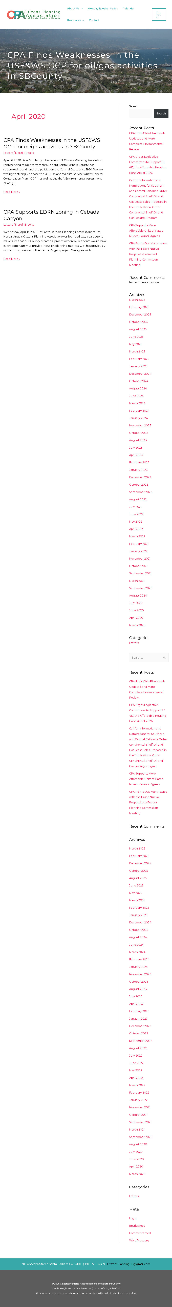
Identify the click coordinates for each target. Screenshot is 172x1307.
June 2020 (136, 610)
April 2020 (136, 617)
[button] (159, 14)
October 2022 (138, 484)
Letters (8, 152)
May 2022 (135, 521)
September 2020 (140, 588)
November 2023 (140, 425)
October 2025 (138, 322)
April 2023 (136, 455)
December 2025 (140, 314)
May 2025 (135, 344)
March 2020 (137, 625)
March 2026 (137, 299)
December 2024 (140, 373)
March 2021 (137, 580)
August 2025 (138, 329)
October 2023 (138, 432)
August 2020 (138, 595)
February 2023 (139, 462)
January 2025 (138, 366)
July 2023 (135, 447)
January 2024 (138, 418)
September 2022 (140, 492)
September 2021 (140, 573)
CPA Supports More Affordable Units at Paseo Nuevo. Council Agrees (146, 231)
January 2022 (138, 551)
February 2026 (139, 307)
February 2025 (139, 359)
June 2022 (136, 514)
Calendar (128, 8)
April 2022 (136, 529)
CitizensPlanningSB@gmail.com (128, 1264)
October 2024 (138, 381)
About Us (73, 8)
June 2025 (136, 336)
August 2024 (138, 388)
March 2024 (137, 403)
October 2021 (138, 566)
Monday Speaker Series (103, 8)
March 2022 (137, 536)
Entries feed (137, 1225)
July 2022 (135, 506)
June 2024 (136, 396)
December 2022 (140, 477)
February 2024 (139, 410)
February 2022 (139, 543)
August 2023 (138, 440)
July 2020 (136, 603)
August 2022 (138, 499)
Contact (94, 20)
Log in (133, 1218)
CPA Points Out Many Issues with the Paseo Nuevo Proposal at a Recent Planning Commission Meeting (148, 254)
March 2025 (137, 351)
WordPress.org (139, 1240)
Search (134, 106)
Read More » (11, 191)
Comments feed (140, 1233)
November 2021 (139, 558)
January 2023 (138, 469)
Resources (74, 20)
